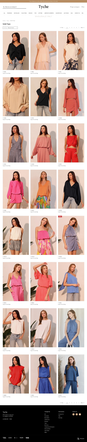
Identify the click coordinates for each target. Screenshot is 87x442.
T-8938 (4, 349)
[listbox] (13, 28)
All (4, 13)
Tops (35, 13)
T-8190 (60, 303)
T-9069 (60, 118)
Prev (62, 27)
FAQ (82, 13)
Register (77, 7)
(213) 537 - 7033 (8, 419)
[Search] (4, 7)
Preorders (9, 13)
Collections (24, 13)
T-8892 (32, 395)
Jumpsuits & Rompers (49, 13)
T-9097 (32, 210)
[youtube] (79, 414)
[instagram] (73, 414)
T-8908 (60, 210)
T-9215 (4, 71)
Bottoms (40, 13)
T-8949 (60, 256)
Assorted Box (59, 13)
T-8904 (32, 349)
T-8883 (4, 395)
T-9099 (32, 164)
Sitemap (60, 417)
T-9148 (4, 210)
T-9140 (60, 164)
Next (82, 27)
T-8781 (32, 118)
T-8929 (60, 349)
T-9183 (32, 71)
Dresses (30, 13)
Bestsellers (16, 13)
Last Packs (66, 13)
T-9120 (4, 164)
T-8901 (4, 303)
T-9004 (32, 256)
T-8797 (60, 395)
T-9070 (5, 256)
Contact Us (77, 13)
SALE (72, 13)
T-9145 (4, 118)
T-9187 (59, 71)
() (83, 7)
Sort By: (5, 27)
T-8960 (32, 303)
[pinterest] (76, 414)
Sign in (72, 7)
